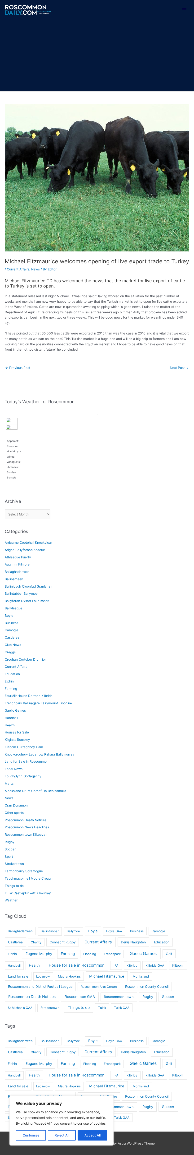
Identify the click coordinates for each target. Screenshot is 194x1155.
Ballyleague (13, 608)
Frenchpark (112, 954)
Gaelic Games (15, 710)
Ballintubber (50, 931)
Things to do (14, 886)
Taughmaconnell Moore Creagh (29, 878)
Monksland (141, 976)
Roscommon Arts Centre (99, 986)
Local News (13, 769)
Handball (11, 718)
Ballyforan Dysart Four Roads (27, 601)
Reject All (62, 1135)
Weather (11, 900)
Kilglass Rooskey (17, 740)
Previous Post (17, 368)
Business (11, 623)
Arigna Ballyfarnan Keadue (25, 550)
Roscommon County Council (146, 986)
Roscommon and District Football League (40, 986)
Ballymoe (73, 931)
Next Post (179, 368)
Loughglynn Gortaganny (23, 776)
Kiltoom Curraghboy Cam (24, 747)
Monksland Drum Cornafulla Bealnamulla (35, 791)
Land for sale (18, 976)
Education (12, 674)
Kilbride (132, 965)
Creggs (10, 652)
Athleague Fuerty (18, 557)
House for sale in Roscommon (77, 965)
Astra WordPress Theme (136, 1143)
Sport (9, 856)
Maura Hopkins (69, 976)
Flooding (89, 954)
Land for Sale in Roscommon (26, 761)
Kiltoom (178, 965)
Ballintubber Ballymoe (21, 593)
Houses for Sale (17, 732)
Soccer (10, 849)
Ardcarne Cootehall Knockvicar (28, 542)
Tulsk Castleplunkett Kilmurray (28, 893)
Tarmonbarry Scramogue (24, 871)
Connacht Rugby (63, 942)
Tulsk (102, 1008)
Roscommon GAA (80, 996)
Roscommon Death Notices (25, 820)
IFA (116, 965)
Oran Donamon (16, 805)
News (35, 269)
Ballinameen (14, 579)
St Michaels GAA (20, 1008)
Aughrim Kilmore (17, 564)
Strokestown (14, 864)
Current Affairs (18, 269)
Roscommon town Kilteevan (26, 834)
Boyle (9, 615)
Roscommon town (119, 997)
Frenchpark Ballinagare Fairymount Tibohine (38, 703)
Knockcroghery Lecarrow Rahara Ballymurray (39, 754)
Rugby (9, 842)
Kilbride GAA (155, 965)
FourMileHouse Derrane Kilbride (29, 696)
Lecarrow (43, 976)
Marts (9, 783)
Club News (13, 645)
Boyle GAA (114, 931)
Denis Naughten (133, 942)
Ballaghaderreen (17, 572)
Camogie (11, 630)
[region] (61, 1121)
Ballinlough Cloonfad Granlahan (28, 586)
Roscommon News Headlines (27, 827)
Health (10, 725)
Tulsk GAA (121, 1008)
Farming (11, 689)
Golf (169, 954)
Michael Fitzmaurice (106, 976)
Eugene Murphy (39, 953)
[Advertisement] (97, 56)
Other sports (14, 813)
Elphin (9, 681)
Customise (31, 1135)
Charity (36, 942)
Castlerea (12, 637)
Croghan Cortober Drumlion (26, 659)
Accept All (92, 1135)
